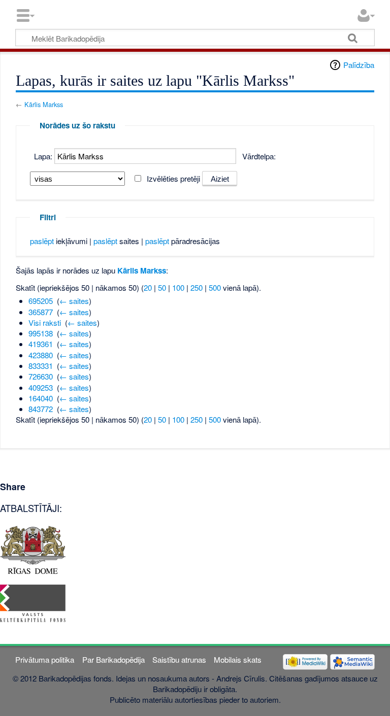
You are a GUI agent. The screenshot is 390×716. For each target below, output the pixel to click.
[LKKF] (33, 602)
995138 (40, 333)
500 (215, 287)
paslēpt (42, 240)
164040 (40, 398)
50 (162, 287)
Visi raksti (44, 322)
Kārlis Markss (43, 104)
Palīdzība (358, 64)
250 (196, 287)
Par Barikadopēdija (113, 659)
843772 (40, 408)
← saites (74, 300)
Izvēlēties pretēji (173, 178)
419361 (40, 343)
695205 (40, 300)
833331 (40, 365)
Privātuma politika (44, 659)
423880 (40, 355)
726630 (40, 376)
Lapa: (43, 156)
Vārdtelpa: (259, 156)
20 (148, 287)
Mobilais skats (238, 659)
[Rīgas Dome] (33, 548)
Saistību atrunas (179, 659)
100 (178, 287)
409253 (40, 387)
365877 (40, 311)
